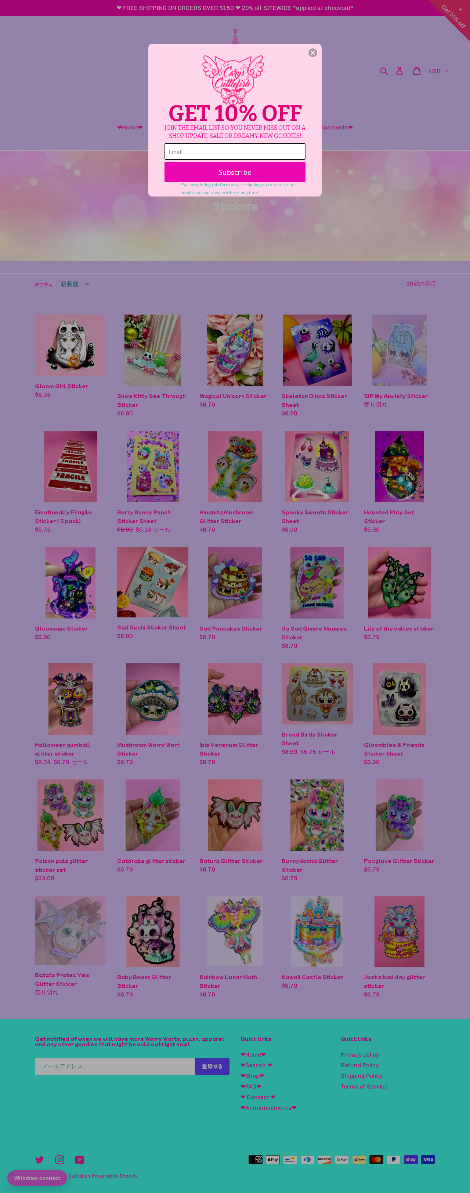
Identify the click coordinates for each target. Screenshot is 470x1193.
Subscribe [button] (235, 172)
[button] (312, 52)
